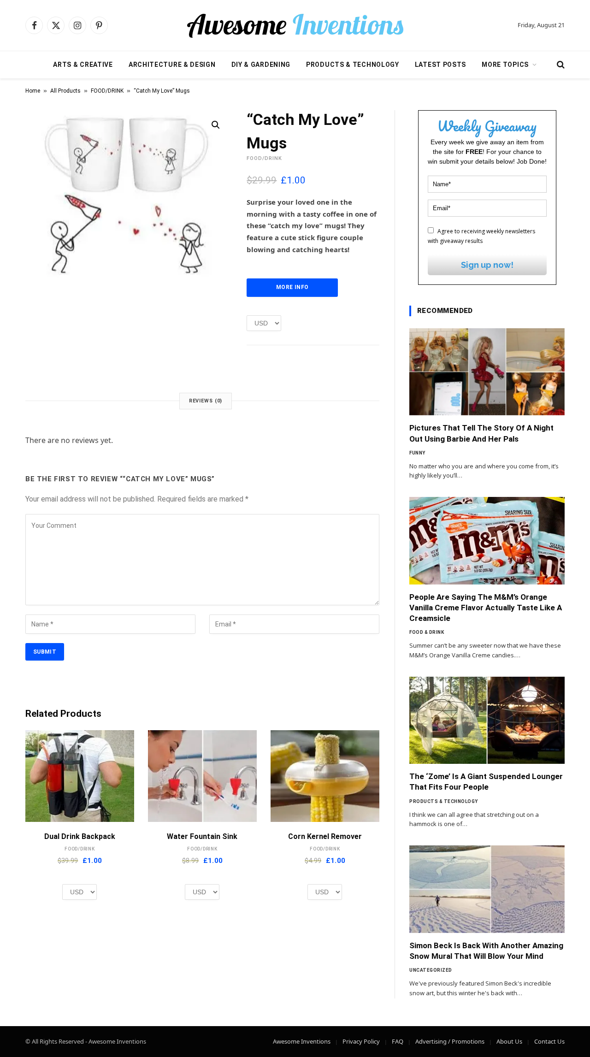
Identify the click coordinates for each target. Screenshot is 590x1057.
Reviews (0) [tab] (206, 401)
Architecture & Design (172, 64)
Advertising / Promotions (449, 1041)
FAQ (397, 1041)
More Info (292, 287)
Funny (417, 452)
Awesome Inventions (301, 1041)
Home (32, 91)
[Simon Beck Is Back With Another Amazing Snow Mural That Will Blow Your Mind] (487, 889)
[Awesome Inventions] (295, 25)
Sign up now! (487, 265)
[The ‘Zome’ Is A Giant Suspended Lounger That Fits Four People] (487, 720)
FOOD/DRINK (107, 91)
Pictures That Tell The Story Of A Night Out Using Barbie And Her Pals (481, 433)
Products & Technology (352, 64)
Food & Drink (426, 632)
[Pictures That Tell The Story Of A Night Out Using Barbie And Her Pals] (487, 372)
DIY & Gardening (261, 64)
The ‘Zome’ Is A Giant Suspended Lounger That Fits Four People (486, 781)
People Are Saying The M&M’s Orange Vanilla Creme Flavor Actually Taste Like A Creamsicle (485, 607)
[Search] (560, 64)
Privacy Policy (361, 1041)
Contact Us (549, 1041)
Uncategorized (430, 970)
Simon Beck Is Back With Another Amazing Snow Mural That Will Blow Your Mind (486, 951)
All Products (65, 91)
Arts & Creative (83, 64)
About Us (509, 1041)
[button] (215, 125)
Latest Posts (440, 64)
